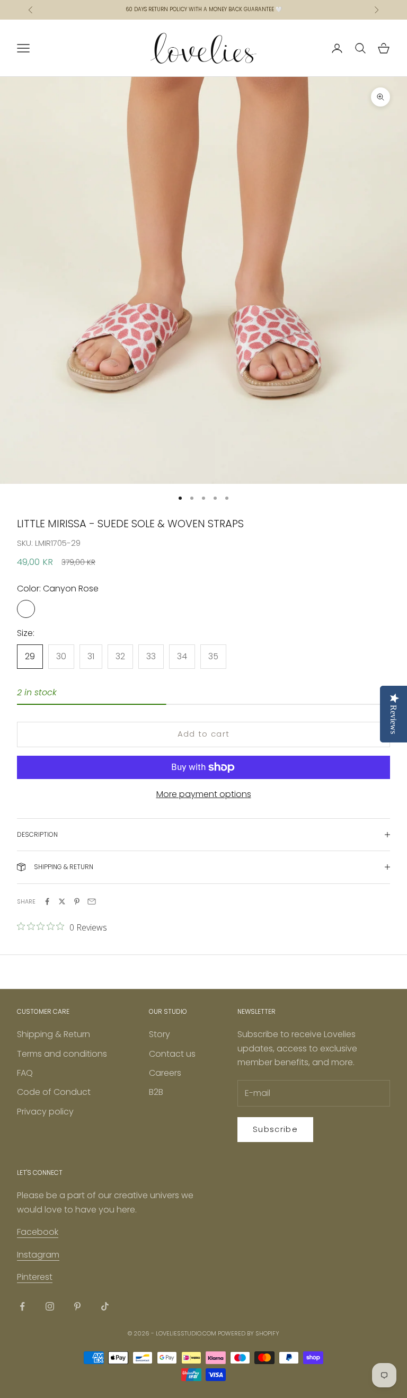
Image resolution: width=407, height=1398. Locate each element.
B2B (156, 1092)
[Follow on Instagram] (50, 1306)
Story (159, 1034)
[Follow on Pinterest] (77, 1306)
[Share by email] (91, 901)
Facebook (37, 1232)
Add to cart (204, 733)
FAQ (25, 1073)
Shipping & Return (53, 1034)
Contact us (172, 1054)
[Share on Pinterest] (77, 901)
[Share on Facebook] (47, 901)
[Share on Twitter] (62, 901)
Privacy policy (45, 1111)
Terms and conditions (62, 1054)
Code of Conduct (54, 1092)
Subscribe (275, 1129)
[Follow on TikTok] (105, 1306)
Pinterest (34, 1277)
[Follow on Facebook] (22, 1306)
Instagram (38, 1255)
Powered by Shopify (248, 1333)
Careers (165, 1073)
